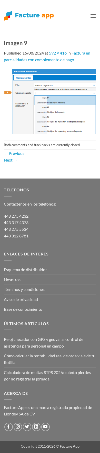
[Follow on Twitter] (27, 427)
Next (10, 159)
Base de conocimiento (23, 309)
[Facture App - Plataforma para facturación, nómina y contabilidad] (29, 16)
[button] (93, 16)
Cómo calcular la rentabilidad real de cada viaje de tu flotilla (49, 359)
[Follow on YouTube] (45, 427)
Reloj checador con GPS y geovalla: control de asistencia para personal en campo (43, 342)
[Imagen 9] (50, 101)
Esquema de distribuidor (25, 269)
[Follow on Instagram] (18, 427)
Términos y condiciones (24, 289)
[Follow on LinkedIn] (36, 427)
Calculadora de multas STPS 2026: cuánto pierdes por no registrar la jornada (47, 375)
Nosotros (12, 279)
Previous (14, 153)
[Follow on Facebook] (8, 427)
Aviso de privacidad (21, 299)
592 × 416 (58, 52)
